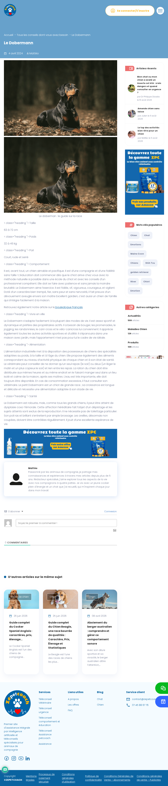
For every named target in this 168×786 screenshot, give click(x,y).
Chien (133, 235)
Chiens (134, 263)
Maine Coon (137, 253)
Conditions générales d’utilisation (68, 778)
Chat (147, 235)
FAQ (70, 710)
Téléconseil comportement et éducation (49, 721)
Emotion (135, 290)
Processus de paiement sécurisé (47, 778)
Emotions (135, 244)
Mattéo (34, 53)
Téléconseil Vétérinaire (45, 700)
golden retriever (139, 272)
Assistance (45, 744)
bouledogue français (69, 307)
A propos (73, 699)
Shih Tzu (150, 263)
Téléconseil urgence (45, 710)
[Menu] (160, 10)
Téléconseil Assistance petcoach (45, 734)
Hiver (133, 281)
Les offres (73, 704)
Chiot (146, 281)
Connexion (110, 511)
